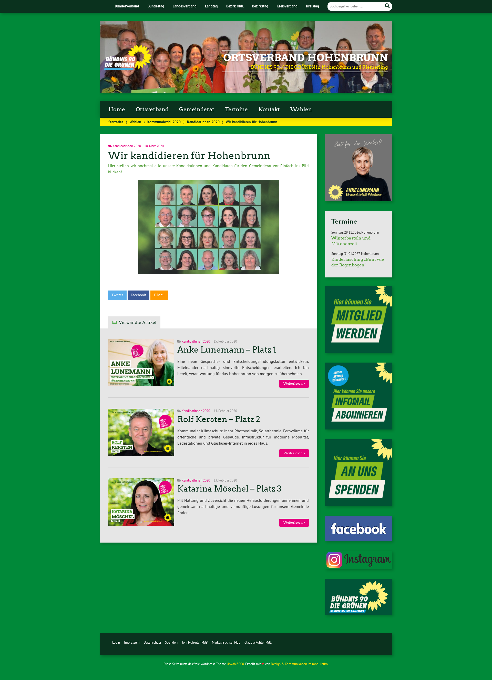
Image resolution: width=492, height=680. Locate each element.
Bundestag (156, 6)
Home (116, 109)
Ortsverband (152, 109)
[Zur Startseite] (127, 68)
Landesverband (185, 6)
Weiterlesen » (294, 383)
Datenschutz (152, 642)
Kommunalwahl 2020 (164, 121)
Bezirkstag (260, 6)
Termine (236, 109)
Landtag (211, 6)
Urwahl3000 (235, 664)
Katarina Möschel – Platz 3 (229, 489)
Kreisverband (287, 6)
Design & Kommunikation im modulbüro (299, 664)
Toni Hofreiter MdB (195, 642)
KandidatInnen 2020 (203, 121)
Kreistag (312, 6)
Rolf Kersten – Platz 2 (218, 419)
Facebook (138, 295)
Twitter (117, 295)
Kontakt (269, 109)
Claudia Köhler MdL (258, 642)
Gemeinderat (196, 109)
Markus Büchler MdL (226, 642)
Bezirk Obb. (235, 6)
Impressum (132, 642)
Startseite (115, 121)
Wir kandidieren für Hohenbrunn (189, 155)
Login (116, 642)
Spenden (171, 642)
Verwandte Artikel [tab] (137, 322)
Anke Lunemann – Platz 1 (226, 350)
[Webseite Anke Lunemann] (358, 199)
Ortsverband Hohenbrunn (305, 58)
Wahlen (301, 109)
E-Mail (159, 295)
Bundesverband (127, 6)
